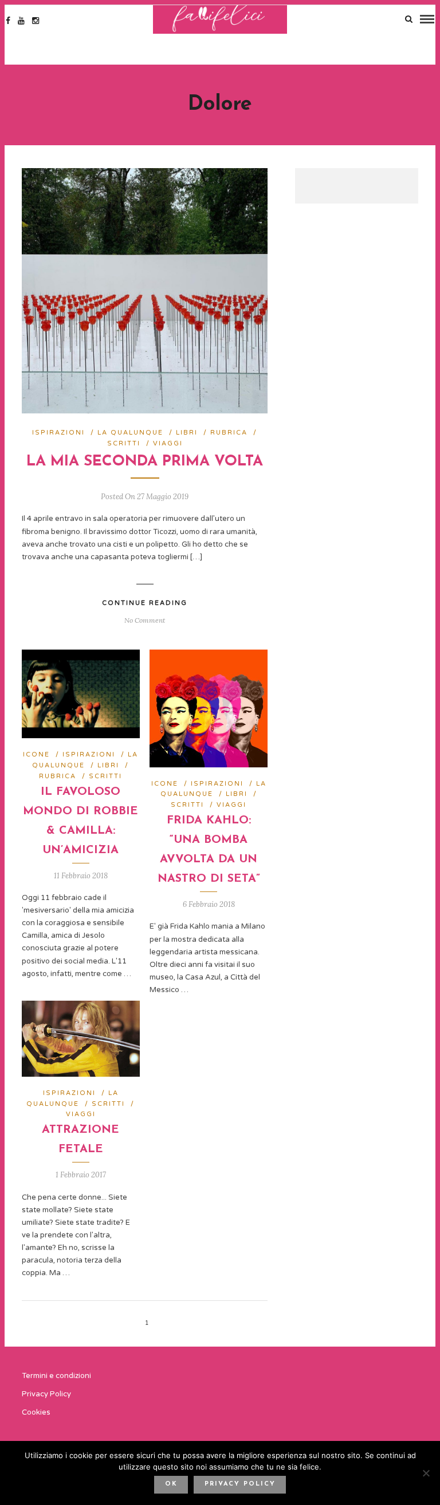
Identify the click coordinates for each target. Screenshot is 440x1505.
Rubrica (228, 432)
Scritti (123, 443)
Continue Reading (144, 603)
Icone (36, 754)
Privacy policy (240, 1484)
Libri (187, 432)
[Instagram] (35, 20)
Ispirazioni (58, 432)
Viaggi (168, 443)
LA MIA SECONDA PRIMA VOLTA (144, 461)
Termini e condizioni (56, 1375)
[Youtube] (21, 20)
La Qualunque (130, 432)
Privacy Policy (46, 1394)
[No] (425, 1473)
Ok (171, 1484)
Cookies (36, 1412)
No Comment (144, 620)
